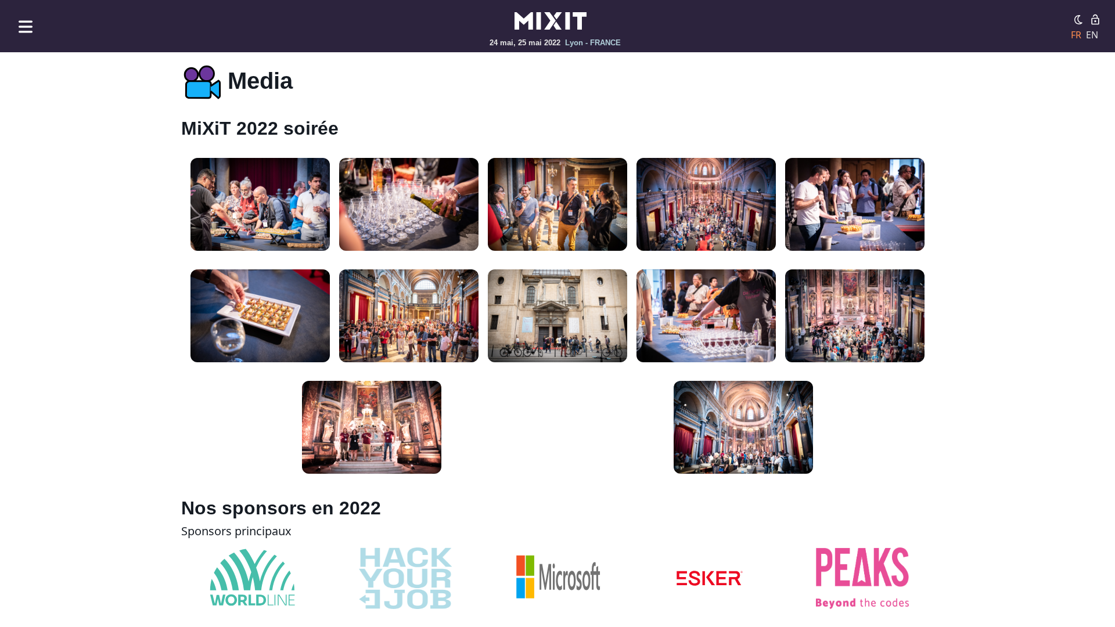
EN (1092, 34)
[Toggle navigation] (25, 26)
